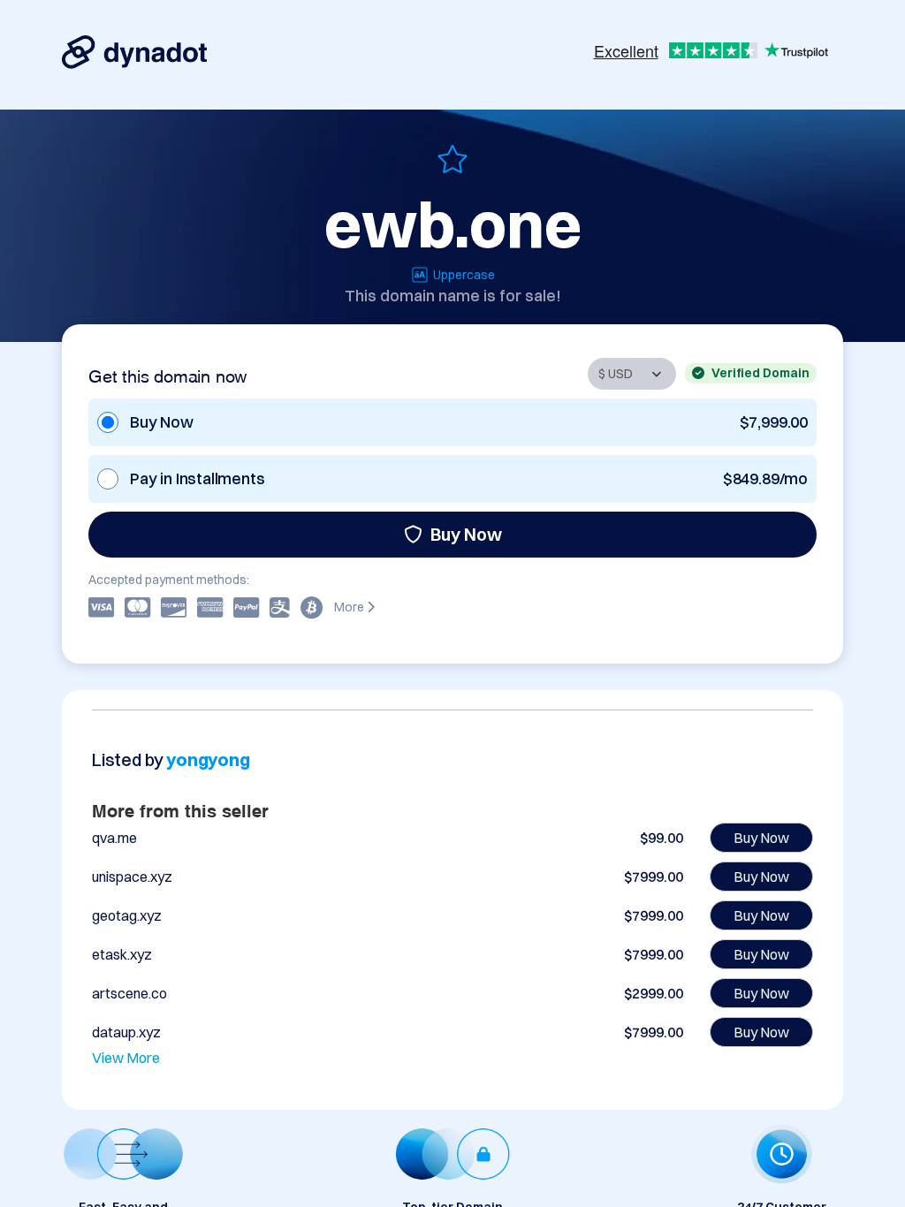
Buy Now (466, 534)
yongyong (207, 759)
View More (126, 1058)
